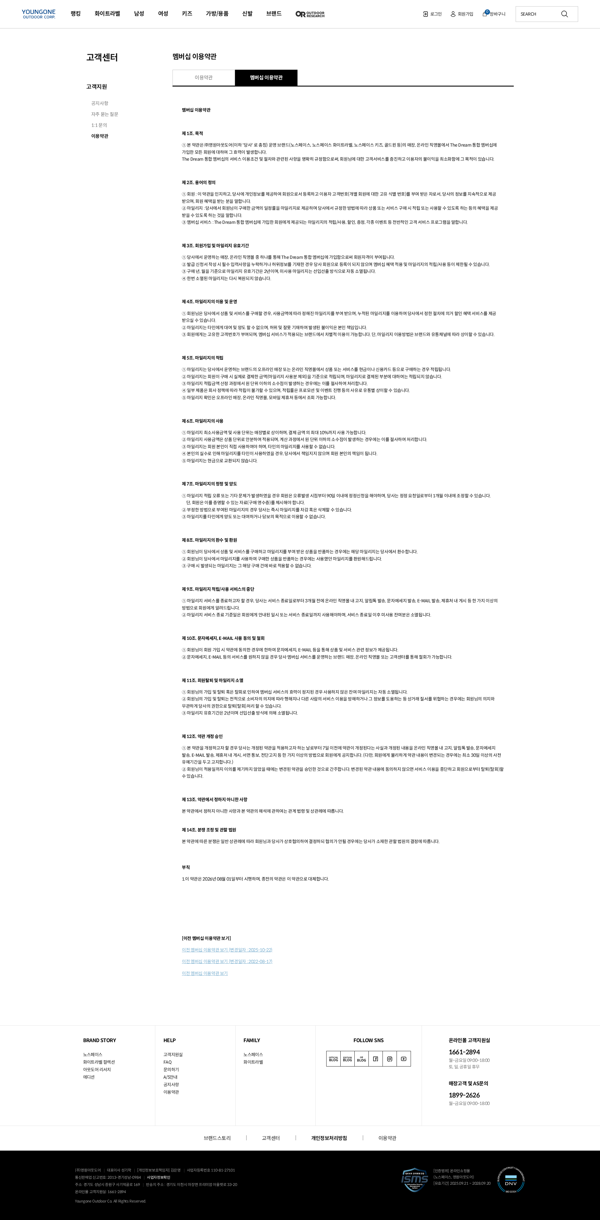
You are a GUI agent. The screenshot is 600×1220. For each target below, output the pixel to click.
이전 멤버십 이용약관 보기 (205, 973)
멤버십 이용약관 (266, 77)
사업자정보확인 (158, 1177)
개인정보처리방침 (329, 1138)
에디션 (89, 1077)
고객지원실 (173, 1054)
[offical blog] (333, 1058)
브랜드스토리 (217, 1138)
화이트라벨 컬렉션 (99, 1062)
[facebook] (375, 1058)
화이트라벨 (253, 1062)
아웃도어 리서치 (97, 1069)
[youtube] (404, 1058)
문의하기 (171, 1069)
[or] (361, 1058)
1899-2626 (464, 1095)
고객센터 (102, 57)
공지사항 (171, 1084)
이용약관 (204, 77)
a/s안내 (170, 1077)
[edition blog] (347, 1058)
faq (167, 1062)
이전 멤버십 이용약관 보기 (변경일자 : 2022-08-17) (227, 961)
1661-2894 (464, 1052)
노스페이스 (92, 1054)
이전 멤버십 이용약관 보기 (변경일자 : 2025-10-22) (227, 950)
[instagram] (390, 1058)
